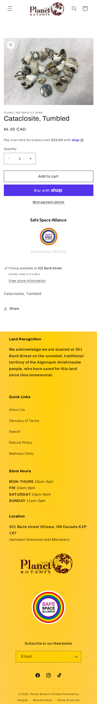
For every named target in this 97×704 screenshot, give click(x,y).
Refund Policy (20, 442)
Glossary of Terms (24, 421)
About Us (17, 410)
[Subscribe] (75, 657)
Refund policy (42, 700)
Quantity (10, 149)
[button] (10, 8)
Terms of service (68, 700)
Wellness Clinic (21, 453)
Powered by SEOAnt (48, 252)
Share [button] (14, 308)
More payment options (49, 202)
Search (15, 431)
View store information (27, 281)
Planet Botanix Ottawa (46, 694)
